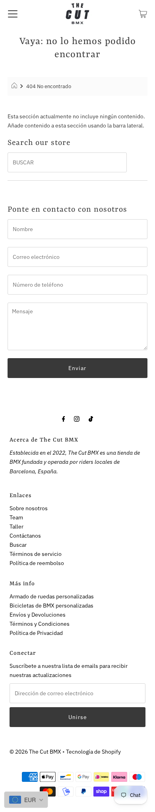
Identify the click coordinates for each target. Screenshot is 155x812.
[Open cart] (143, 13)
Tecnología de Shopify (93, 751)
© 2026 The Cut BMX (35, 751)
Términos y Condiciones (40, 623)
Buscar (18, 544)
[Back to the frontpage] (15, 86)
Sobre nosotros (29, 508)
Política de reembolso (37, 563)
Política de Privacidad (36, 632)
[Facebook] (63, 418)
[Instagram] (76, 418)
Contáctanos (25, 535)
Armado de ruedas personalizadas (52, 596)
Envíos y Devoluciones (38, 614)
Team (16, 517)
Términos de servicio (36, 553)
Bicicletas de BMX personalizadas (51, 605)
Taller (16, 526)
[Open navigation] (12, 13)
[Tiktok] (91, 418)
